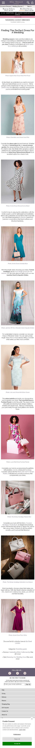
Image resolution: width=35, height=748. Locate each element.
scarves (15, 470)
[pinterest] (17, 673)
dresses (23, 217)
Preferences (17, 734)
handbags (28, 470)
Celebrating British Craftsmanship (19, 652)
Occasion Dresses (5, 6)
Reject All (17, 739)
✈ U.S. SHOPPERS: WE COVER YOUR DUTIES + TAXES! (17, 13)
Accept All (17, 743)
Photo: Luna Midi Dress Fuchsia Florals (17, 462)
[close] (31, 718)
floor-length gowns (21, 271)
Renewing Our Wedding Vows (16, 657)
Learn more (22, 729)
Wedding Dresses (17, 6)
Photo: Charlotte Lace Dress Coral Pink (17, 137)
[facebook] (10, 673)
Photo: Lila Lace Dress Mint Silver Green (18, 392)
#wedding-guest (21, 649)
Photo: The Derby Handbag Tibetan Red (19, 517)
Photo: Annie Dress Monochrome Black (17, 206)
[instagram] (24, 673)
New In (29, 6)
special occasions (22, 84)
